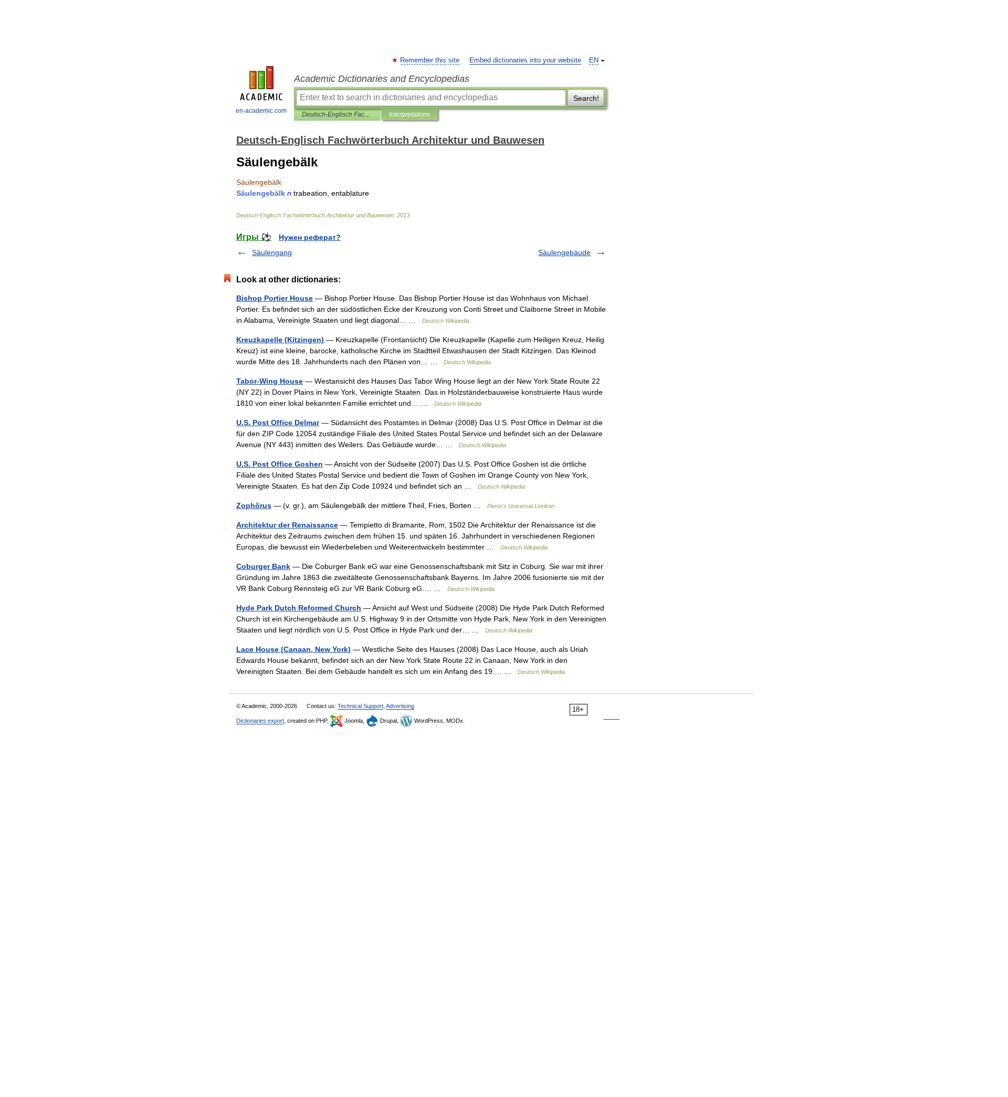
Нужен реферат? (310, 237)
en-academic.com (261, 110)
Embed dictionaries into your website (525, 60)
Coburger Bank (263, 566)
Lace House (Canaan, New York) (293, 649)
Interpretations (409, 114)
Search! (586, 98)
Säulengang (272, 252)
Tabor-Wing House (269, 381)
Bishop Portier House (274, 298)
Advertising (400, 706)
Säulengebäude (564, 252)
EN (593, 60)
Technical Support (360, 706)
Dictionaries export (260, 721)
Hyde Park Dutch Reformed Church (298, 608)
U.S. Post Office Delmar (277, 422)
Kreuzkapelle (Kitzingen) (280, 339)
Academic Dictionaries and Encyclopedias (381, 78)
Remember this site (430, 60)
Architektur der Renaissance (287, 525)
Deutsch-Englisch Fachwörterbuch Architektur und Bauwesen (337, 114)
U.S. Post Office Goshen (279, 464)
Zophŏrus (253, 505)
